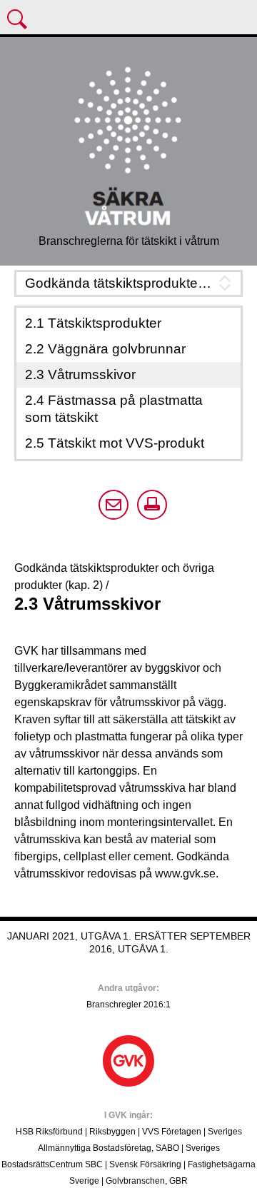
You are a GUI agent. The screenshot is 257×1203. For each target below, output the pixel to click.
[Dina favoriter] (242, 21)
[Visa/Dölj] (128, 283)
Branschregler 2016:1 (128, 1005)
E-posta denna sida (113, 505)
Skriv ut (152, 505)
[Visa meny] (19, 21)
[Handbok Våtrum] (128, 144)
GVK (128, 1061)
